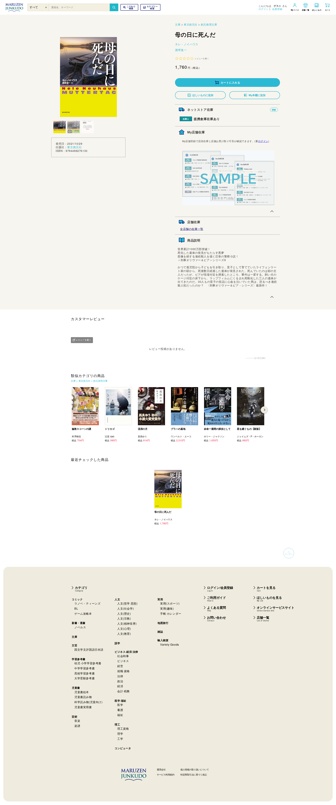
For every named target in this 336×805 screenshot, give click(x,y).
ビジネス (123, 661)
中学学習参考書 (84, 668)
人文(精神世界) (127, 623)
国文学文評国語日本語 (88, 650)
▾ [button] (46, 7)
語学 (117, 643)
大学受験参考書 (84, 678)
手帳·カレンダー (170, 614)
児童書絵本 (81, 692)
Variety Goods (169, 644)
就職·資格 (123, 671)
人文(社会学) (125, 608)
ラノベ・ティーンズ (87, 603)
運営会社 (161, 769)
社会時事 (123, 656)
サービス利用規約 (165, 774)
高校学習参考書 (84, 673)
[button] (150, 7)
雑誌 (160, 632)
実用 (160, 599)
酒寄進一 (181, 50)
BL (76, 608)
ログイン (263, 9)
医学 (120, 705)
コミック (77, 599)
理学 (120, 734)
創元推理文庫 (209, 24)
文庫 (177, 24)
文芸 (74, 645)
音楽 (77, 721)
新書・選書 (78, 623)
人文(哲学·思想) (127, 603)
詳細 (274, 109)
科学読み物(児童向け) (88, 702)
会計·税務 (123, 691)
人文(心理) (124, 629)
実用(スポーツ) (170, 603)
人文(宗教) (124, 618)
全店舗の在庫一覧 (191, 229)
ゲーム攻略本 (83, 614)
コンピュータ (123, 748)
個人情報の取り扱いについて (194, 769)
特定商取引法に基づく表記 (193, 774)
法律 (120, 676)
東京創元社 (74, 147)
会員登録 (277, 9)
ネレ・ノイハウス (186, 44)
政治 (120, 681)
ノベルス (80, 627)
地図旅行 (163, 623)
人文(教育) (124, 634)
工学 (120, 739)
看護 (120, 710)
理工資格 (123, 729)
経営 (120, 666)
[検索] (114, 7)
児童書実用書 (83, 707)
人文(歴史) (124, 614)
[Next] (264, 409)
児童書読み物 (83, 697)
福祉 (120, 715)
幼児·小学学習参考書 (87, 663)
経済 (120, 686)
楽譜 (77, 726)
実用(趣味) (167, 608)
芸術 (74, 716)
